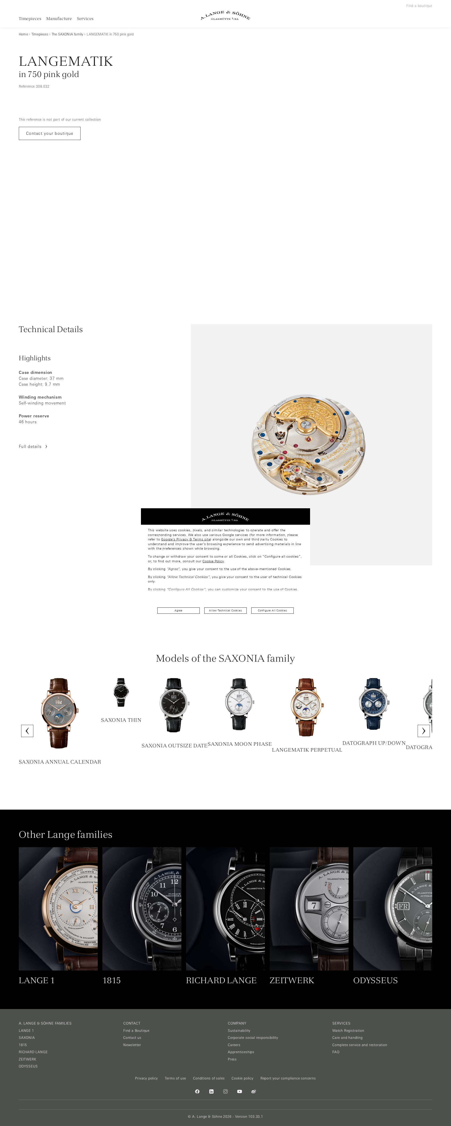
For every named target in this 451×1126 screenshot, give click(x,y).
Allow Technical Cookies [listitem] (225, 610)
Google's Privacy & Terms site (185, 539)
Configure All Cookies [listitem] (272, 610)
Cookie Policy (213, 561)
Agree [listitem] (179, 610)
